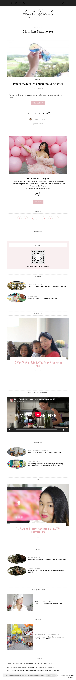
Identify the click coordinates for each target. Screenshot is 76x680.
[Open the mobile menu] (67, 3)
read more (38, 202)
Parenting (38, 277)
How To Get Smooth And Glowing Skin (48, 603)
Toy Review (38, 635)
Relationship (38, 313)
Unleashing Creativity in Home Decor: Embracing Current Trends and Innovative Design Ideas (45, 464)
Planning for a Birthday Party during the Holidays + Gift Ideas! (49, 637)
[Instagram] (38, 218)
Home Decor (38, 443)
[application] (38, 414)
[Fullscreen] (66, 430)
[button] (35, 370)
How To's (37, 557)
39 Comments (38, 88)
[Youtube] (44, 218)
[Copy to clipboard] (43, 113)
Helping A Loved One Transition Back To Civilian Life (47, 559)
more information (39, 675)
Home (38, 461)
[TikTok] (57, 218)
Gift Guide (38, 620)
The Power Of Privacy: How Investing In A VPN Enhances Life (38, 530)
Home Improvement (34, 450)
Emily (8, 663)
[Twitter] (12, 3)
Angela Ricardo (40, 119)
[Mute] (63, 430)
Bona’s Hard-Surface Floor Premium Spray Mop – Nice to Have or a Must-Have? (32, 663)
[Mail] (20, 3)
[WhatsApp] (39, 113)
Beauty (44, 601)
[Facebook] (8, 3)
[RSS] (24, 3)
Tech (38, 480)
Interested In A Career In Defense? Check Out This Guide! (46, 571)
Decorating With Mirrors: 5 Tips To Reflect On (44, 452)
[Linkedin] (32, 218)
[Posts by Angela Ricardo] (30, 119)
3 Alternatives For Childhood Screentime (42, 298)
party (44, 635)
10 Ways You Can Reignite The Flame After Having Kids (38, 363)
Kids (29, 296)
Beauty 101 (38, 601)
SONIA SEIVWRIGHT (12, 670)
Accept (50, 675)
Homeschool (32, 284)
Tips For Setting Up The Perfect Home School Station (47, 286)
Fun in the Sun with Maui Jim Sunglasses (38, 84)
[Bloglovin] (16, 3)
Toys (48, 635)
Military (38, 550)
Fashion (37, 79)
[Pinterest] (35, 113)
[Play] (9, 430)
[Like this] (47, 113)
